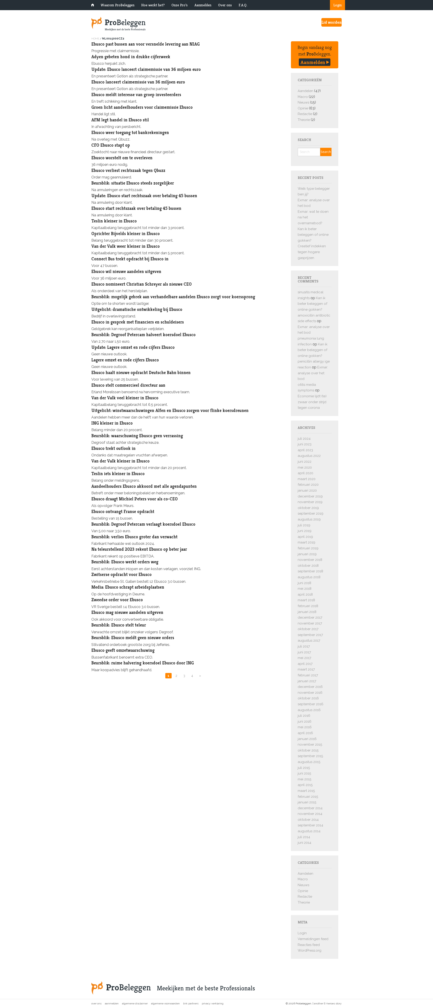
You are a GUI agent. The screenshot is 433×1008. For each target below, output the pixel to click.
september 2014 (310, 825)
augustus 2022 (309, 456)
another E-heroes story (328, 1003)
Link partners (190, 1003)
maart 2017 (306, 669)
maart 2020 (307, 479)
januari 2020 (307, 490)
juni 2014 (304, 843)
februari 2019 (308, 548)
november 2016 (310, 693)
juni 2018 (304, 583)
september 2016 (310, 704)
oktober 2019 (308, 508)
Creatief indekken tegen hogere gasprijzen (312, 252)
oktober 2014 (308, 820)
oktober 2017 (308, 629)
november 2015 (310, 744)
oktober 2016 (308, 698)
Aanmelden (202, 5)
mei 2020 (305, 467)
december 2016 (310, 687)
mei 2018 (304, 589)
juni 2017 (304, 652)
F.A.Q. (243, 5)
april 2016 (305, 733)
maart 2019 (306, 542)
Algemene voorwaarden (165, 1003)
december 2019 (310, 496)
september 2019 (310, 513)
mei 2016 (305, 727)
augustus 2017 (309, 640)
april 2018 (305, 594)
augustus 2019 (309, 519)
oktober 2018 (308, 566)
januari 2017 (307, 681)
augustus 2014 (309, 831)
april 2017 (305, 664)
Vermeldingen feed (313, 939)
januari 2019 (307, 554)
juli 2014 (304, 837)
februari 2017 (308, 675)
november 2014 (310, 814)
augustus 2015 (309, 762)
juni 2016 (304, 721)
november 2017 (310, 623)
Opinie (303, 108)
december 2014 (310, 808)
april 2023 (305, 450)
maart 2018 (306, 600)
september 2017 (310, 635)
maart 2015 (306, 791)
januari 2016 (307, 739)
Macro (303, 97)
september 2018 (310, 571)
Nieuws (303, 102)
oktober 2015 (308, 750)
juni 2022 (304, 462)
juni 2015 (304, 773)
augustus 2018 (309, 577)
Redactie (305, 114)
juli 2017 (304, 646)
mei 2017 (304, 658)
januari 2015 (307, 802)
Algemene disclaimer (135, 1003)
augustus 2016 (309, 710)
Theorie (304, 120)
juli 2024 (304, 439)
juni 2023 (304, 444)
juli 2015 (304, 768)
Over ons (225, 5)
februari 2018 (308, 606)
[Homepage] (173, 24)
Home (95, 38)
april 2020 (305, 473)
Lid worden (331, 22)
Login (337, 5)
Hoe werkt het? (153, 5)
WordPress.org (309, 950)
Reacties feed (309, 945)
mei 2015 (304, 779)
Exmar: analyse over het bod (313, 373)
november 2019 (310, 502)
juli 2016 (304, 716)
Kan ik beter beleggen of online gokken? (313, 235)
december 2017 (310, 617)
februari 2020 (308, 485)
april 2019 (305, 537)
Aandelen (305, 91)
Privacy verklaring (212, 1003)
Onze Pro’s (179, 5)
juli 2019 (304, 525)
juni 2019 (304, 531)
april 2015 (305, 785)
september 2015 (310, 756)
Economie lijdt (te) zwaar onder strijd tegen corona (312, 402)
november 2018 (310, 560)
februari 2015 (308, 797)
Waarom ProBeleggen (117, 5)
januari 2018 (307, 612)
